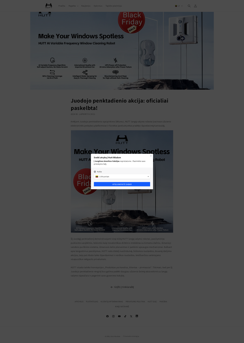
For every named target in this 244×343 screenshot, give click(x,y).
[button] (122, 176)
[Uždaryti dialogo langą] (150, 155)
